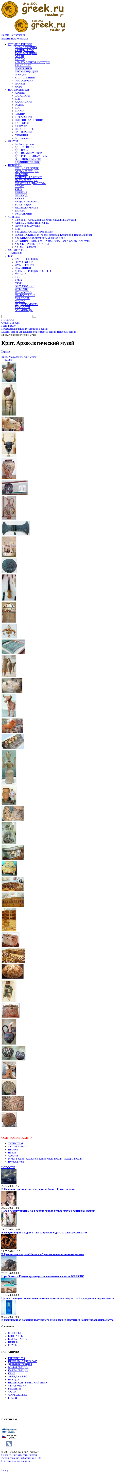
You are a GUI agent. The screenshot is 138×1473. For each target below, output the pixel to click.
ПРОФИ (13, 1149)
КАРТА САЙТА (17, 1339)
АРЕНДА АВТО (17, 1376)
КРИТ (11, 1373)
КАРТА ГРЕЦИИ (18, 1370)
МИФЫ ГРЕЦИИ (18, 1367)
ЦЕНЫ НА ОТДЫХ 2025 (22, 1361)
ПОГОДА (13, 1379)
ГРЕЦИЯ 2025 (16, 1358)
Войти (5, 34)
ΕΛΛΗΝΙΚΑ (8, 38)
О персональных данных (15, 1461)
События (13, 1155)
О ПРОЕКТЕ (15, 1333)
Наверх (5, 1470)
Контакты (22, 38)
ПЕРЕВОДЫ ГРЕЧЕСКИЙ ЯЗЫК (27, 1382)
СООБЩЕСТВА (17, 1394)
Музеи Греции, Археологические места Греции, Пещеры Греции (45, 1158)
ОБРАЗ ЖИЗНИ (17, 1385)
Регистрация (18, 34)
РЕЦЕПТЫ (14, 1388)
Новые (12, 1152)
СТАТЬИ (13, 1345)
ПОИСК (13, 1342)
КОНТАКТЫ (15, 1336)
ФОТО (12, 1391)
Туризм (5, 351)
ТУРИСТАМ (15, 1143)
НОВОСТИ (8, 1167)
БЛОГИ (12, 1397)
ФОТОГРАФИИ (17, 1146)
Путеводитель (16, 1161)
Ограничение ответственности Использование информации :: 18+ (21, 1456)
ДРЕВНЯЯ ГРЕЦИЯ (20, 1364)
